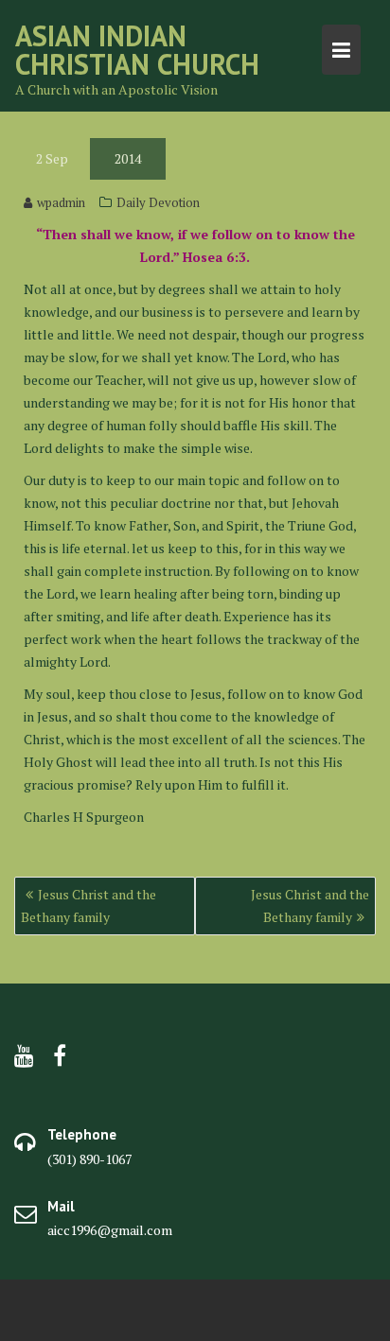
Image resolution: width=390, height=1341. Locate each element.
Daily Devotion (158, 202)
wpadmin (61, 202)
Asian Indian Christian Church (137, 49)
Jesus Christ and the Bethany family (88, 905)
